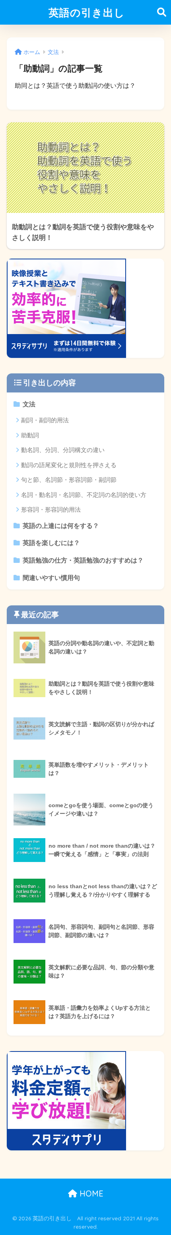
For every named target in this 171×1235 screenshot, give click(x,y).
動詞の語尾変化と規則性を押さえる (69, 465)
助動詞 (30, 435)
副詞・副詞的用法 (45, 420)
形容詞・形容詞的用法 (51, 509)
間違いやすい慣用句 (51, 577)
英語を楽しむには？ (51, 542)
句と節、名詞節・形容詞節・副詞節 (69, 479)
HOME (90, 1193)
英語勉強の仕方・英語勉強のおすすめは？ (83, 560)
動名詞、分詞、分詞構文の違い (63, 449)
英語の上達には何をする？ (61, 525)
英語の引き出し (87, 12)
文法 (29, 404)
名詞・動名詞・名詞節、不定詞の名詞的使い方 (83, 494)
